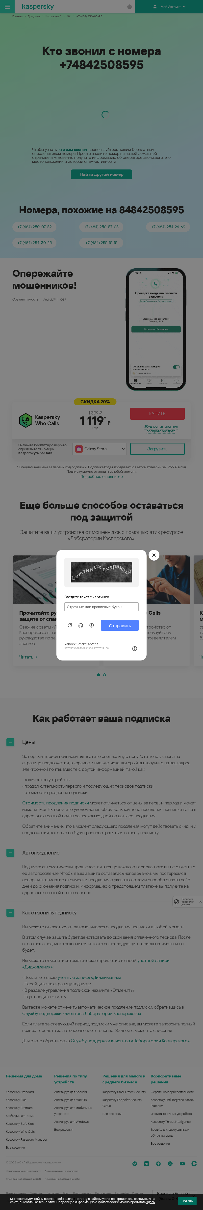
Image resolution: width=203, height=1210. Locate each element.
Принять (187, 1201)
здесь (150, 1202)
